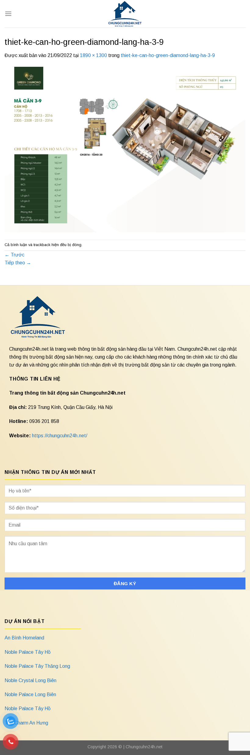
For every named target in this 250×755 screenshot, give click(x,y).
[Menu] (8, 13)
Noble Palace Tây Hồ (28, 652)
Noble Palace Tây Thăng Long (37, 666)
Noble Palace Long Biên (30, 694)
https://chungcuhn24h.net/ (59, 435)
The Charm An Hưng (26, 722)
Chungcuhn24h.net (144, 746)
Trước (14, 254)
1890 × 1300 (93, 55)
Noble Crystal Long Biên (30, 680)
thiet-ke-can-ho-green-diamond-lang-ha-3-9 (168, 55)
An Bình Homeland (24, 637)
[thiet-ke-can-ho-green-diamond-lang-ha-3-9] (125, 149)
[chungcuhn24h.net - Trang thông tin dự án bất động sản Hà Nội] (125, 13)
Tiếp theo (18, 262)
